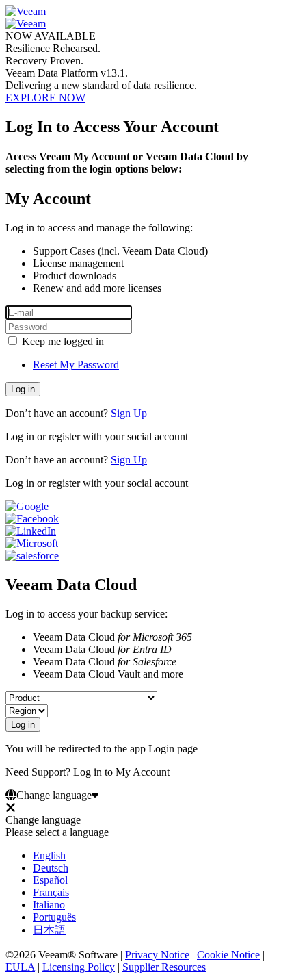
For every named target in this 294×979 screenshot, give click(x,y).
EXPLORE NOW (45, 97)
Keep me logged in (61, 341)
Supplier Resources (164, 967)
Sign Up (129, 413)
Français (51, 892)
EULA (20, 967)
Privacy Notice (157, 955)
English (49, 855)
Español (50, 880)
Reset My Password (76, 364)
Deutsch (50, 868)
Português (54, 917)
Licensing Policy (78, 967)
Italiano (49, 905)
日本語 (49, 930)
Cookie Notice (228, 955)
